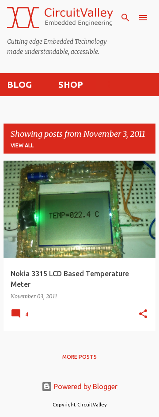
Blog (19, 84)
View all (22, 145)
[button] (143, 314)
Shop (70, 84)
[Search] (125, 17)
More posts (79, 357)
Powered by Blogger (84, 387)
